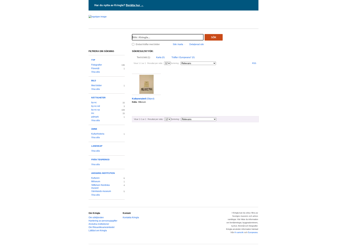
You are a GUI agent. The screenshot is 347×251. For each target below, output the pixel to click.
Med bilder (96, 85)
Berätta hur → (134, 5)
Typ (93, 60)
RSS (254, 63)
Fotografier (96, 65)
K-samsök (239, 232)
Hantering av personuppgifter (103, 220)
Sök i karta (178, 44)
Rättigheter (98, 98)
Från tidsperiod (100, 159)
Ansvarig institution (103, 173)
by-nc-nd (95, 106)
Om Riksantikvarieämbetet (101, 227)
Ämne (94, 129)
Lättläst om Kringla (98, 230)
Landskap (96, 146)
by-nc (94, 102)
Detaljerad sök (196, 44)
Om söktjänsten (96, 217)
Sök (213, 37)
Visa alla (95, 72)
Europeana (253, 232)
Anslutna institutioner (99, 224)
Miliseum (95, 181)
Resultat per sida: (155, 63)
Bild (93, 81)
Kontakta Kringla (131, 217)
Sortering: (175, 63)
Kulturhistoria (97, 134)
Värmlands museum (101, 191)
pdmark (95, 117)
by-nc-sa (95, 109)
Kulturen (95, 178)
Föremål (95, 68)
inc (92, 113)
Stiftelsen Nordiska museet (100, 186)
